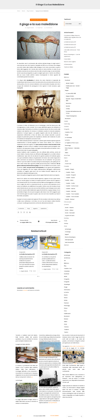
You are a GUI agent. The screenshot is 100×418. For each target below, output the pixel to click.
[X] (21, 212)
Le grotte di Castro (69, 215)
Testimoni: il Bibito (68, 67)
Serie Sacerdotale (69, 242)
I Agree (63, 413)
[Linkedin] (30, 212)
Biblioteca (66, 77)
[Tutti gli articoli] (38, 221)
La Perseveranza (68, 64)
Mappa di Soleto (70, 96)
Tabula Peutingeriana (71, 116)
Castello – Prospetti (71, 175)
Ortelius (68, 108)
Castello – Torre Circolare (72, 196)
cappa (75, 363)
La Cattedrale (68, 137)
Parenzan (66, 303)
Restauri (66, 319)
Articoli (23, 11)
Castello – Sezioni (70, 177)
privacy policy (92, 413)
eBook (65, 276)
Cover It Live (68, 163)
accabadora (21, 208)
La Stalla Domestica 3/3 (70, 42)
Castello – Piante (70, 172)
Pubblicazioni (67, 313)
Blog (28, 11)
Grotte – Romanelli (69, 213)
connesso (25, 290)
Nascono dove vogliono (70, 61)
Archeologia (68, 229)
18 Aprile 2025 (45, 252)
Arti (65, 260)
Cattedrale (67, 271)
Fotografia (66, 279)
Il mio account (67, 202)
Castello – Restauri (69, 199)
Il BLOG (65, 158)
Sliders (66, 152)
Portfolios (66, 218)
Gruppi (66, 135)
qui (32, 377)
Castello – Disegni (69, 169)
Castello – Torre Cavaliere (72, 194)
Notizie (65, 300)
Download (67, 80)
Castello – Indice (69, 180)
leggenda (35, 208)
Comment (49, 27)
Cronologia (67, 232)
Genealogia (67, 284)
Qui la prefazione (52, 402)
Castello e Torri (69, 132)
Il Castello (66, 166)
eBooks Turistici (70, 83)
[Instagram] (27, 212)
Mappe (66, 90)
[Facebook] (18, 212)
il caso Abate (67, 59)
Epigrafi (67, 234)
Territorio (66, 327)
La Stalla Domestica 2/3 (70, 44)
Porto (65, 311)
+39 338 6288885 (54, 415)
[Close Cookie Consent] (97, 413)
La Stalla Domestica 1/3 (70, 47)
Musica (66, 295)
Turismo (66, 332)
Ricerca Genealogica (70, 237)
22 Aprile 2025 (22, 252)
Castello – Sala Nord (71, 191)
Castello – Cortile (70, 183)
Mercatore (68, 103)
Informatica (67, 289)
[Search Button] (81, 416)
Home (18, 11)
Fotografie (66, 129)
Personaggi (68, 145)
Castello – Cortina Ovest (72, 186)
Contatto (66, 126)
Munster (68, 106)
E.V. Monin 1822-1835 (71, 93)
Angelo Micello (30, 27)
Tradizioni (31, 11)
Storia (65, 226)
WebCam (66, 245)
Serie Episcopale (69, 239)
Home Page (67, 155)
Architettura (67, 258)
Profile (65, 221)
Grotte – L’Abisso (69, 210)
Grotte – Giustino (69, 207)
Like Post (39, 27)
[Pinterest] (24, 212)
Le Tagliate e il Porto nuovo (71, 143)
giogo (28, 208)
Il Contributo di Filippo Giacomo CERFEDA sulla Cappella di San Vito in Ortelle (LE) (72, 37)
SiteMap (66, 223)
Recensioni (67, 118)
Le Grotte (67, 140)
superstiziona (44, 208)
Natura (65, 297)
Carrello (66, 121)
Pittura (65, 308)
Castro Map (67, 124)
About (66, 161)
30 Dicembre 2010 (35, 19)
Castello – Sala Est (70, 188)
